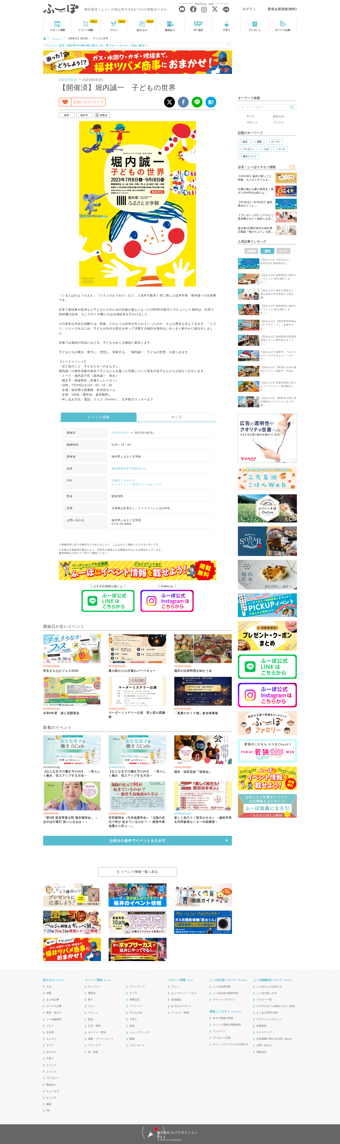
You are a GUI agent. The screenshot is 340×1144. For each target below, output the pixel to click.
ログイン (249, 9)
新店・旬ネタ (54, 1012)
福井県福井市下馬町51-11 (129, 468)
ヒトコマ (51, 1097)
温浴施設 (176, 999)
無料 (66, 115)
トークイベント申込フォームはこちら (137, 484)
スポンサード (137, 1045)
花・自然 (93, 1051)
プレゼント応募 (222, 1037)
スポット (57, 30)
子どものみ (135, 1012)
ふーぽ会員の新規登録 (225, 993)
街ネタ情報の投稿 (223, 1018)
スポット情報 (180, 980)
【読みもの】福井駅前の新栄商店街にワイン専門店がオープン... (278, 340)
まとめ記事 (52, 999)
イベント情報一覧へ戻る (139, 871)
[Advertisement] (267, 67)
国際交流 (134, 999)
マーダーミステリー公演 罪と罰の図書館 (137, 714)
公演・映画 (94, 1025)
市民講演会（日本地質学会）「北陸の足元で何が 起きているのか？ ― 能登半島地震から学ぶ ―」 (137, 822)
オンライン (94, 986)
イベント (85, 30)
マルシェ (93, 1012)
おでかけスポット (181, 1006)
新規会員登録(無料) (282, 9)
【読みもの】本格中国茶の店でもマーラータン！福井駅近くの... (278, 386)
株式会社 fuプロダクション (177, 1132)
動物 (132, 1038)
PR (48, 1110)
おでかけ (51, 1051)
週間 (267, 251)
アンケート (219, 1031)
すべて (251, 116)
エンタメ (51, 1038)
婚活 (132, 1025)
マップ (176, 417)
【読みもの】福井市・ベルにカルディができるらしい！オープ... (278, 355)
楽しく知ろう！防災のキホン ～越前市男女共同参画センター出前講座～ (203, 819)
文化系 (50, 1032)
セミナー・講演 (97, 1032)
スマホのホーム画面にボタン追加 (275, 1006)
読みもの (142, 30)
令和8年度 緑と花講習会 (61, 713)
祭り (90, 999)
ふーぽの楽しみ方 (266, 993)
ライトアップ (137, 986)
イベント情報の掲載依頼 (227, 1024)
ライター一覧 (264, 999)
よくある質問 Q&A (267, 1012)
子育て (226, 30)
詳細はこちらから (123, 480)
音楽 (90, 1019)
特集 (48, 993)
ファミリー (135, 1006)
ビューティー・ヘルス (184, 993)
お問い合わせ (264, 1045)
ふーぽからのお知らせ (269, 986)
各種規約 (261, 1025)
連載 (48, 1104)
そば (48, 986)
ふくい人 (51, 1071)
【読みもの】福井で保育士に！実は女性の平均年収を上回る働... (278, 294)
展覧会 (104, 115)
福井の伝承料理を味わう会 (193, 670)
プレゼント (254, 30)
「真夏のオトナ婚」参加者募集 (196, 713)
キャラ (133, 993)
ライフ (50, 1045)
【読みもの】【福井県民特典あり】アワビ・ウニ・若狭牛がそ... (278, 325)
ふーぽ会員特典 (222, 986)
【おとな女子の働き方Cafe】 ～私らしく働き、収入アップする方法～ (72, 773)
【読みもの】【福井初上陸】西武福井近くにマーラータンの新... (278, 401)
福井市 (84, 115)
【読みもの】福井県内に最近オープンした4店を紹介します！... (278, 279)
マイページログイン (224, 999)
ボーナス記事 (282, 30)
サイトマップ (264, 1032)
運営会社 (261, 1051)
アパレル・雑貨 (180, 1012)
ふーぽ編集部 (54, 1019)
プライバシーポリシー (269, 1019)
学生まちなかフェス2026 (61, 670)
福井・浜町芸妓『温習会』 (193, 771)
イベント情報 (98, 417)
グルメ (114, 30)
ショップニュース (139, 1032)
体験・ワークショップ (101, 1038)
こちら (116, 544)
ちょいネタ (52, 1091)
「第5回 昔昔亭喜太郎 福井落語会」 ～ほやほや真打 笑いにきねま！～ (70, 819)
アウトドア (94, 1045)
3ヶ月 (283, 251)
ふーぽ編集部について (272, 980)
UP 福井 (198, 30)
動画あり (170, 30)
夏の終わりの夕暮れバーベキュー (132, 670)
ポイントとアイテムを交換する (231, 1044)
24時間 (251, 251)
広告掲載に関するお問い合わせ (274, 1038)
